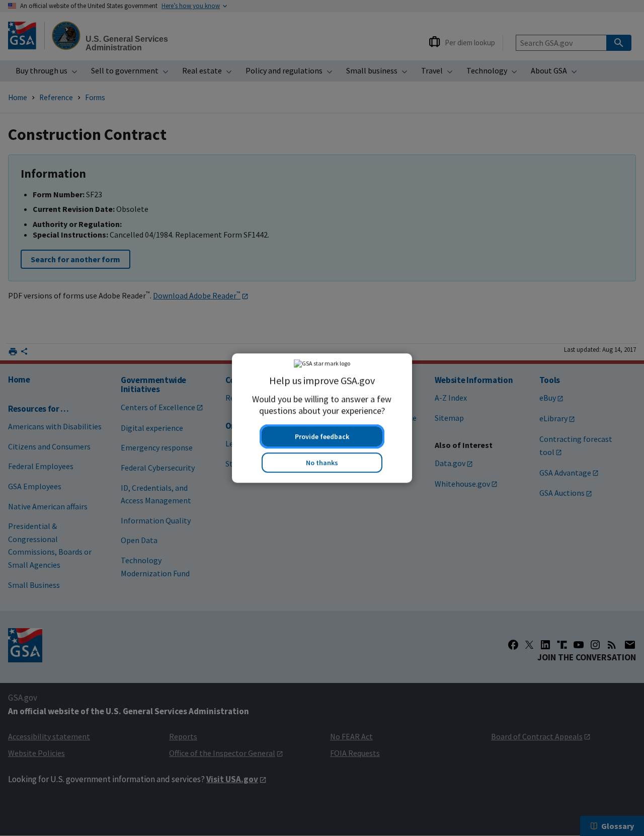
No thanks (322, 462)
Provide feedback (322, 436)
